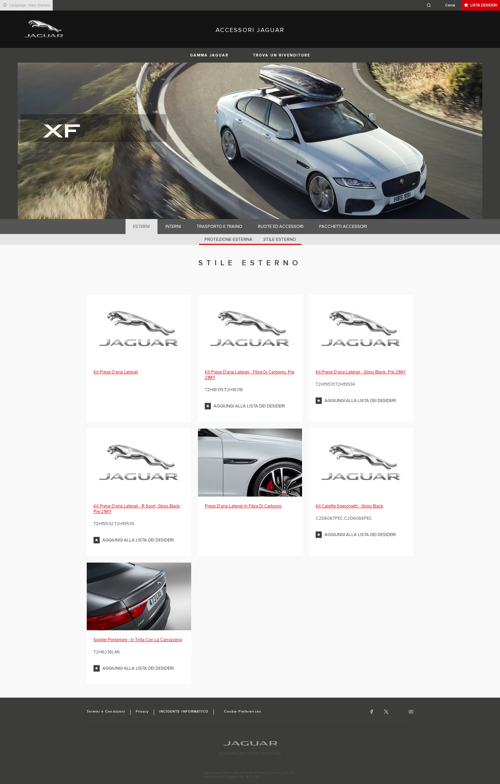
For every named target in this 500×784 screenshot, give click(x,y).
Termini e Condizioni (106, 712)
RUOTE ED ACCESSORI (280, 226)
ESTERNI (141, 226)
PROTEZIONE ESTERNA (228, 239)
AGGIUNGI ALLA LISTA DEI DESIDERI (249, 406)
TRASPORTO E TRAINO (219, 226)
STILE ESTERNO (279, 239)
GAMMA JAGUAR (209, 55)
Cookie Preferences (242, 712)
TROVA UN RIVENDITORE (281, 55)
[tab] (141, 226)
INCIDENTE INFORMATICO (184, 712)
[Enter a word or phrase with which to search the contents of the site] (442, 5)
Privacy (142, 712)
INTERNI (173, 226)
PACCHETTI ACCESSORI (343, 226)
